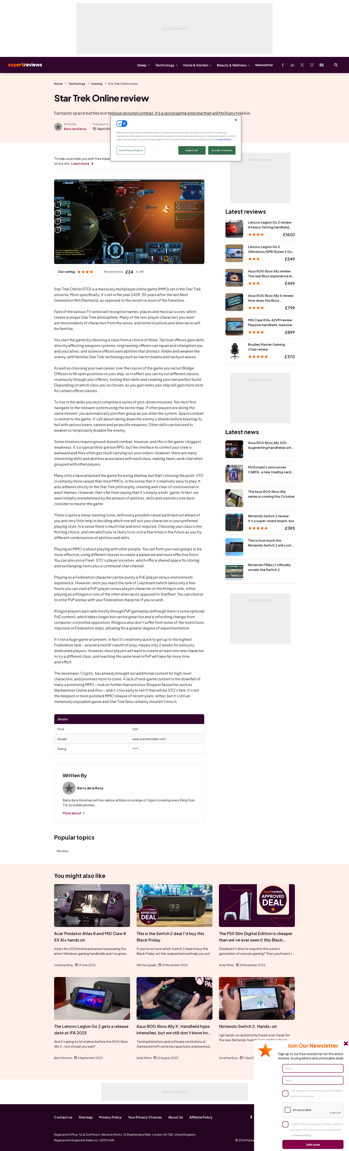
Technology (164, 65)
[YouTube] (321, 65)
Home (58, 83)
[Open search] (336, 65)
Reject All (192, 150)
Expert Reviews (22, 65)
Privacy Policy (110, 1117)
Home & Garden (195, 65)
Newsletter (264, 65)
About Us (175, 1117)
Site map (86, 1117)
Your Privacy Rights (131, 150)
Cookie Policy (223, 139)
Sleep (141, 65)
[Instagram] (312, 65)
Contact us (63, 1117)
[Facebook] (283, 65)
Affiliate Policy (200, 1117)
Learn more (80, 163)
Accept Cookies (222, 150)
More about (72, 813)
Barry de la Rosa (75, 129)
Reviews (62, 851)
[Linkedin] (292, 65)
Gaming (96, 83)
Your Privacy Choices (145, 1117)
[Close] (235, 119)
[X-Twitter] (302, 65)
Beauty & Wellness (232, 65)
